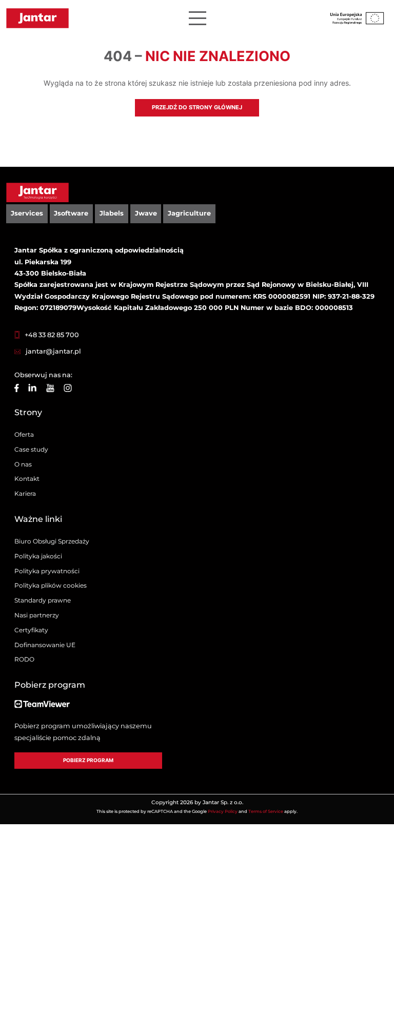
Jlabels (112, 213)
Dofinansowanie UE (44, 645)
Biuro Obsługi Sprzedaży (51, 541)
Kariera (25, 493)
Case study (31, 449)
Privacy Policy (223, 811)
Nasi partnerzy (36, 615)
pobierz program (88, 760)
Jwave (146, 213)
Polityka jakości (38, 556)
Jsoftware (71, 213)
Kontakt (27, 478)
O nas (23, 464)
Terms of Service (265, 811)
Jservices (27, 213)
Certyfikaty (31, 630)
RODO (24, 659)
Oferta (24, 434)
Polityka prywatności (47, 571)
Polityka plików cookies (50, 585)
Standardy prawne (42, 600)
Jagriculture (189, 213)
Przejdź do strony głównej (197, 107)
